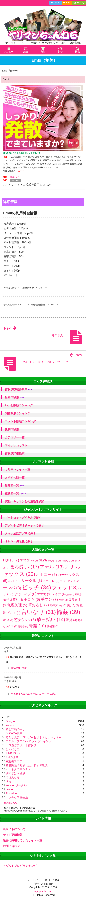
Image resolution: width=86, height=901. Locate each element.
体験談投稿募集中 (18, 389)
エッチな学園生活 (17, 797)
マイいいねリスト (16, 445)
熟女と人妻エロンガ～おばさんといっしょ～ (34, 737)
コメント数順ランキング (20, 421)
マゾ (29, 594)
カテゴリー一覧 (15, 437)
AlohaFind (12, 793)
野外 (71, 620)
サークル (31, 580)
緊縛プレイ (58, 605)
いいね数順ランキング (19, 405)
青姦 (37, 625)
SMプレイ (54, 560)
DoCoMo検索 (14, 733)
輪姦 (68, 611)
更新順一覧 (15, 493)
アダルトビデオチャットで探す (24, 525)
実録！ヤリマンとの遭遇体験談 (24, 501)
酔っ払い (51, 619)
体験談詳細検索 (15, 453)
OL (43, 560)
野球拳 (23, 626)
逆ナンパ (25, 619)
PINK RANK (13, 753)
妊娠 (70, 594)
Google (10, 721)
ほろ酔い (24, 566)
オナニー (46, 574)
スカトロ (51, 580)
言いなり (38, 612)
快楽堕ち (15, 599)
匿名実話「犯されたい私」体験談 (27, 765)
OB (34, 560)
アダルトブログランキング (20, 865)
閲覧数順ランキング (17, 413)
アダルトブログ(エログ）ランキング (28, 741)
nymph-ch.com (43, 891)
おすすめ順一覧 (15, 477)
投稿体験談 (12, 429)
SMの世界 (12, 757)
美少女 (73, 605)
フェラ (65, 587)
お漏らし (68, 560)
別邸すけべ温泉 (15, 773)
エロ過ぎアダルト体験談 (21, 745)
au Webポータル (16, 785)
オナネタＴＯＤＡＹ (18, 769)
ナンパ (12, 588)
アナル (52, 566)
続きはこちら (10, 802)
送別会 (8, 620)
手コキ (32, 599)
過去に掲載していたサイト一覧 (22, 840)
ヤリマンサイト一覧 (17, 469)
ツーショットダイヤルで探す (23, 517)
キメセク (14, 581)
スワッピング (69, 580)
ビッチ (36, 587)
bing (8, 781)
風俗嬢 (52, 626)
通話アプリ (15, 177)
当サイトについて (14, 829)
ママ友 (44, 594)
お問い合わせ (11, 846)
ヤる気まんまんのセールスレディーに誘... (33, 693)
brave (9, 789)
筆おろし (38, 605)
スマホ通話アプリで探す (20, 533)
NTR (25, 560)
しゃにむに (13, 749)
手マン (49, 599)
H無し (11, 560)
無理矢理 (17, 605)
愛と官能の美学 (15, 729)
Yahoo (10, 725)
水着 (63, 599)
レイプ (58, 594)
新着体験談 (14, 397)
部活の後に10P (19, 668)
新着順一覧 (14, 485)
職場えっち (13, 777)
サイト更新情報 (13, 834)
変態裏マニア (14, 761)
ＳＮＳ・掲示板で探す (19, 541)
